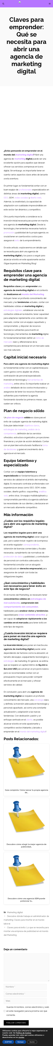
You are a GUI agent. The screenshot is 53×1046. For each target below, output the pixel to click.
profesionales (25, 189)
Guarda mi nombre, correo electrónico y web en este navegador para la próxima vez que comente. (27, 1011)
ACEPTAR (8, 1042)
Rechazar (21, 1042)
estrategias (9, 661)
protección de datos (13, 556)
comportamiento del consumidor (21, 607)
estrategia (39, 700)
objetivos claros (31, 425)
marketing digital (24, 154)
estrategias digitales (13, 310)
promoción (9, 232)
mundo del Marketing (33, 294)
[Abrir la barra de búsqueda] (3, 3)
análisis (7, 387)
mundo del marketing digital (33, 731)
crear (21, 615)
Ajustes (32, 1042)
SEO (6, 197)
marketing (19, 159)
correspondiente (31, 544)
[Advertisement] (26, 121)
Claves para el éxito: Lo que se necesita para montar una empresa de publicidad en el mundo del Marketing (26, 931)
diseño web (35, 197)
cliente (29, 719)
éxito (17, 240)
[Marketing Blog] (28, 3)
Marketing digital (15, 912)
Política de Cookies (23, 1033)
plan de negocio (15, 417)
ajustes (21, 1037)
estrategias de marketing (15, 429)
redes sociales (21, 197)
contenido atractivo (35, 615)
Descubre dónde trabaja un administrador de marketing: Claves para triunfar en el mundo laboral (26, 920)
